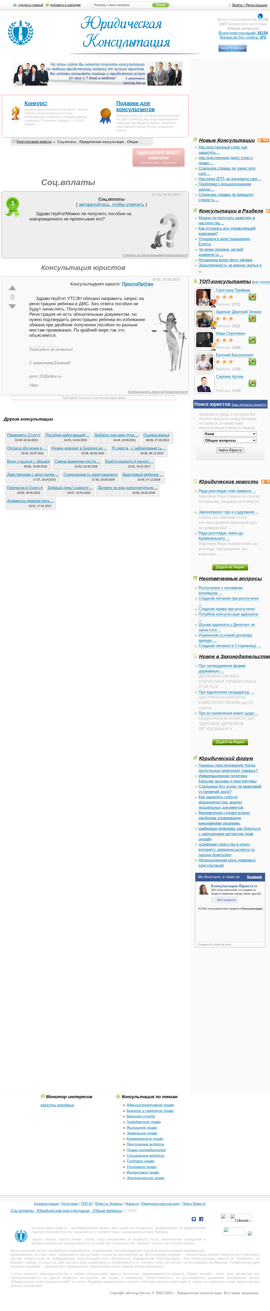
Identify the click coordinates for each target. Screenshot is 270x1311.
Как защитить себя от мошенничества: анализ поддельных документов (221, 802)
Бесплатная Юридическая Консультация (145, 1258)
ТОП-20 (86, 1204)
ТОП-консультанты (225, 281)
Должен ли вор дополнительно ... (128, 487)
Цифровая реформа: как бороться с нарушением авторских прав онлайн (230, 833)
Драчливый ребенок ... (142, 474)
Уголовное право (142, 1167)
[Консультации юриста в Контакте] (194, 1220)
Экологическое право (146, 1178)
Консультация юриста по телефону (222, 1258)
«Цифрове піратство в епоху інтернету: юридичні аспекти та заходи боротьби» (226, 849)
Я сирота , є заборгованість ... (139, 448)
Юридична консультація (160, 1204)
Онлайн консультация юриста (167, 1282)
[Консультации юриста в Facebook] (201, 1220)
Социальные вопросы (145, 1155)
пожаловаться (176, 255)
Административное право (150, 1105)
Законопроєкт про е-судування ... (228, 512)
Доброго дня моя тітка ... (116, 435)
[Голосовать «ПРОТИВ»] (12, 306)
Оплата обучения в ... (26, 448)
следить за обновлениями (143, 255)
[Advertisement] (231, 99)
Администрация (46, 1204)
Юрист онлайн (199, 1274)
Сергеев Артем (229, 376)
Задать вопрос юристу (51, 1239)
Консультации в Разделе (231, 211)
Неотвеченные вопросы (230, 578)
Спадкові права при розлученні (227, 609)
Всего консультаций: (243, 33)
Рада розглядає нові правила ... (227, 491)
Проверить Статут (23, 435)
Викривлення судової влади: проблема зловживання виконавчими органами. (224, 817)
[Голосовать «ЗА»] (12, 287)
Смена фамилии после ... (77, 461)
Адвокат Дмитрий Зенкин (238, 311)
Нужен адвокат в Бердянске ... (79, 448)
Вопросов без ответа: (243, 37)
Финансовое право (143, 1172)
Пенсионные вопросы (145, 1144)
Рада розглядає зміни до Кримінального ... (221, 535)
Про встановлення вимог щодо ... (228, 713)
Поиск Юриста (193, 1204)
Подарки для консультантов (135, 106)
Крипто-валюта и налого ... (129, 461)
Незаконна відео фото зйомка (225, 260)
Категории (70, 1204)
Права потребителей (146, 1150)
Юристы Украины (108, 1204)
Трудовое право (141, 1161)
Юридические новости (228, 481)
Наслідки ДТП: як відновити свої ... (230, 178)
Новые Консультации (227, 140)
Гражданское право (144, 1122)
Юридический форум (226, 758)
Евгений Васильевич (234, 355)
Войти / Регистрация (249, 5)
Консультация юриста (34, 142)
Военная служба (141, 1116)
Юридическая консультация (76, 1258)
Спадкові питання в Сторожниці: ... (230, 645)
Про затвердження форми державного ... (222, 668)
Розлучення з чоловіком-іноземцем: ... (221, 590)
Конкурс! (36, 103)
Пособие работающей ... (67, 435)
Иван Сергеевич (230, 333)
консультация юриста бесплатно (112, 1274)
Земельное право (142, 1133)
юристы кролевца (57, 1105)
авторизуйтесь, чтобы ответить (111, 204)
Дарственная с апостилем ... (33, 474)
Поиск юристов (212, 404)
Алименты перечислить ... (30, 501)
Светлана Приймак (233, 290)
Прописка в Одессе (25, 487)
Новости (131, 1204)
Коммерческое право (145, 1138)
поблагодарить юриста (146, 391)
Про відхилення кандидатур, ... (226, 692)
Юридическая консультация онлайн (41, 1282)
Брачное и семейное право (150, 1110)
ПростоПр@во (137, 284)
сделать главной (30, 5)
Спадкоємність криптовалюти (90, 474)
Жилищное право (142, 1127)
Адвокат (143, 1243)
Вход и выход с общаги (28, 461)
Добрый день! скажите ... (70, 487)
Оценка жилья (156, 435)
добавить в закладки (65, 5)
